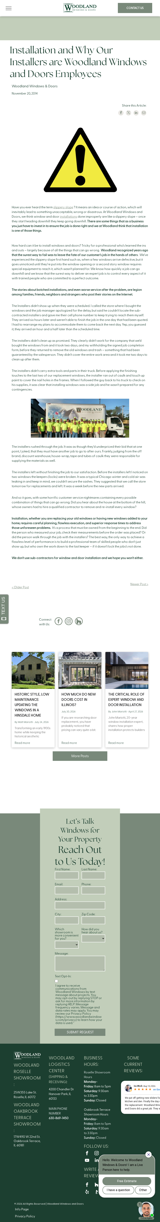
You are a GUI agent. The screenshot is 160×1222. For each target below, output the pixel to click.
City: (58, 914)
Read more (22, 743)
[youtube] (87, 1160)
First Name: (62, 869)
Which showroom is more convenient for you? (66, 934)
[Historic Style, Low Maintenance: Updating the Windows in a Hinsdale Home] (33, 670)
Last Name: (89, 869)
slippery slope (63, 207)
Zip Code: (88, 914)
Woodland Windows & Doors (35, 86)
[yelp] (87, 1192)
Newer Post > (139, 584)
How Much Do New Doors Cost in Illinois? (78, 700)
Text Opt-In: (63, 976)
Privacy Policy (25, 1216)
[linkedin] (96, 1160)
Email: (59, 884)
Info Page (22, 1209)
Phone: (86, 884)
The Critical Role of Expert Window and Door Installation (126, 700)
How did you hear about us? (92, 931)
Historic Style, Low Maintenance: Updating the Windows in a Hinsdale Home (32, 705)
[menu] (9, 8)
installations (68, 216)
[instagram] (69, 621)
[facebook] (58, 621)
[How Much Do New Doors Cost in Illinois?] (80, 670)
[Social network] (79, 621)
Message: (61, 953)
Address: (61, 899)
